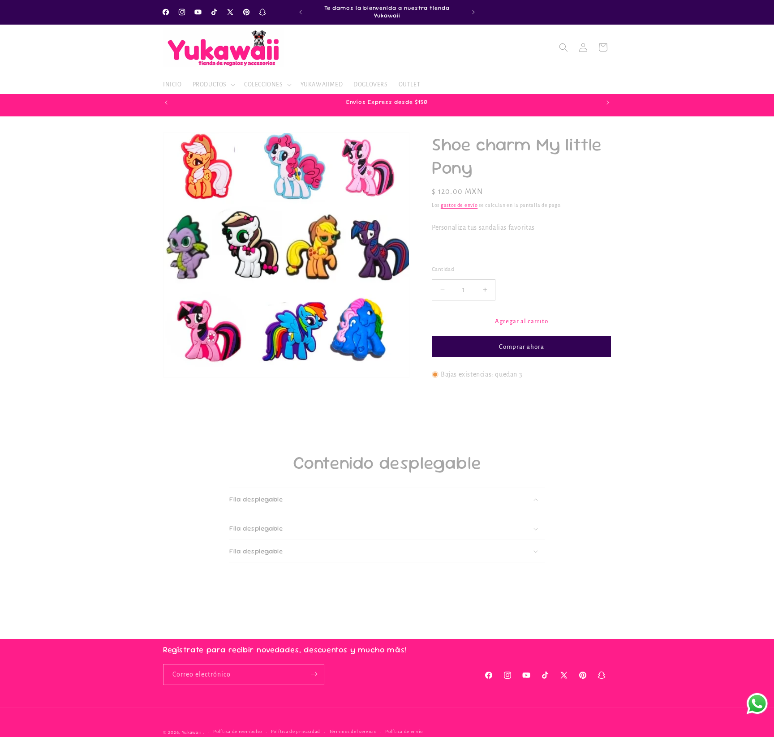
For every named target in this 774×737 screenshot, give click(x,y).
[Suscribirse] (314, 674)
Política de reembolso (237, 731)
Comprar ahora (521, 346)
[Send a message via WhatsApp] (757, 703)
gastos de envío (459, 205)
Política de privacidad (295, 731)
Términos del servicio (353, 731)
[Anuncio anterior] (300, 12)
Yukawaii (192, 732)
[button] (213, 84)
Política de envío (404, 731)
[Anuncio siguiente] (473, 12)
